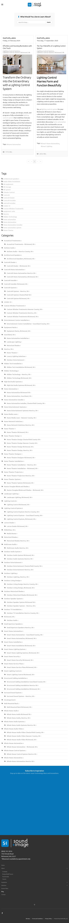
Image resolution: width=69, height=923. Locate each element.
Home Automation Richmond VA (18, 392)
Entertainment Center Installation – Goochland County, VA (28, 324)
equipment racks (9, 211)
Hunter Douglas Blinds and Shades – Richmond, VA (25, 490)
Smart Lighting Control (12, 671)
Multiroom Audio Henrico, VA (17, 548)
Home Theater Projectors (13, 472)
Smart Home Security (12, 656)
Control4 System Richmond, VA (18, 298)
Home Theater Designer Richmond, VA (20, 458)
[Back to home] (34, 4)
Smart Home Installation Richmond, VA (21, 646)
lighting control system (49, 109)
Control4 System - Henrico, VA (18, 291)
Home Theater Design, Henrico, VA (19, 450)
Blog (2, 891)
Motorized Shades (13, 345)
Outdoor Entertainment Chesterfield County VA (24, 566)
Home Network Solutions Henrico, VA (20, 425)
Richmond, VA (9, 617)
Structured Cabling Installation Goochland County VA (26, 682)
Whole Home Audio (11, 711)
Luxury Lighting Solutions (16, 356)
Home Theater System (12, 479)
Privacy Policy (48, 918)
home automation (59, 122)
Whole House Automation (13, 743)
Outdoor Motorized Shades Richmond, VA (22, 595)
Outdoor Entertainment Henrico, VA (20, 570)
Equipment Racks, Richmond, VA (18, 331)
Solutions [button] (3, 885)
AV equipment (8, 184)
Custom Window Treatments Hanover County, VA (24, 309)
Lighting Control (10, 501)
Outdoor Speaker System (13, 599)
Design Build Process (7, 874)
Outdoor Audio (12, 620)
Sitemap (28, 918)
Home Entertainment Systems (15, 407)
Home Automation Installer (13, 225)
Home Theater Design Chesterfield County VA (23, 439)
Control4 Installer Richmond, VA (15, 284)
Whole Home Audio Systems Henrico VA (21, 725)
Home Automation (14, 144)
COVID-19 (6, 206)
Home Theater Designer (13, 454)
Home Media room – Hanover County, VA (21, 418)
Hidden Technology (10, 217)
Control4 (6, 195)
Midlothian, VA (9, 530)
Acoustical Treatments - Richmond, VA (20, 244)
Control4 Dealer (9, 198)
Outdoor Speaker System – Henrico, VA (21, 606)
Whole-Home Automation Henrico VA (20, 761)
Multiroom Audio (10, 544)
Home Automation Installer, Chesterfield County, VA (25, 403)
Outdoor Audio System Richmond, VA (20, 555)
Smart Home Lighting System (14, 649)
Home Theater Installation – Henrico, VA (21, 465)
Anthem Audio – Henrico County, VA (20, 251)
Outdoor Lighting (10, 573)
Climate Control (9, 192)
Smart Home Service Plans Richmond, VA (21, 667)
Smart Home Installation (13, 642)
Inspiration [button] (4, 882)
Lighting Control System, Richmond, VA (16, 52)
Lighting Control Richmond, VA (18, 505)
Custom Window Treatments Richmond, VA (22, 316)
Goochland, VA (9, 335)
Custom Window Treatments (13, 208)
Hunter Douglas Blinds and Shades (16, 486)
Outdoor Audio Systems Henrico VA (19, 559)
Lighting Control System (11, 51)
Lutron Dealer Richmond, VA (17, 526)
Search (48, 22)
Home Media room (11, 414)
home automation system (12, 227)
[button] (2, 4)
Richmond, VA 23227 (8, 856)
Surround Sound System (13, 693)
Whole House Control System (14, 750)
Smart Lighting (47, 146)
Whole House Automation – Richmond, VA (22, 747)
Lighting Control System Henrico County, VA (23, 512)
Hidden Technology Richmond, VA (19, 378)
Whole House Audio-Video (13, 729)
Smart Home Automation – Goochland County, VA (25, 635)
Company (4, 871)
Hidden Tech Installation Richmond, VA (21, 367)
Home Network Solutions (13, 421)
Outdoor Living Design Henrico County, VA (22, 584)
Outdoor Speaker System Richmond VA (21, 602)
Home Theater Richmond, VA (17, 432)
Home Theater (12, 353)
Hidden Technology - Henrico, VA (18, 374)
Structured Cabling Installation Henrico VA (22, 685)
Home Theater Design (12, 436)
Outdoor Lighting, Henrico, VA (17, 577)
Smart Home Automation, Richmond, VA (21, 638)
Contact (3, 894)
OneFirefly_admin (9, 38)
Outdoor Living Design (12, 580)
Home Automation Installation (18, 338)
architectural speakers (11, 179)
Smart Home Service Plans (13, 664)
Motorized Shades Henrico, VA (18, 541)
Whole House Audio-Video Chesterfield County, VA (25, 732)
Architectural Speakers (12, 255)
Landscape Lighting (14, 342)
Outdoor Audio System (12, 552)
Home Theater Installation (13, 461)
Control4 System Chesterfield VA (19, 295)
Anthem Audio (9, 248)
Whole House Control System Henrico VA (21, 754)
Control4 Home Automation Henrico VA (21, 273)
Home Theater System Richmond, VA (20, 483)
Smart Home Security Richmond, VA (20, 660)
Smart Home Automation (50, 143)
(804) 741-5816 (6, 851)
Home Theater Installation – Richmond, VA (22, 468)
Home (3, 865)
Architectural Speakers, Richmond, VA (20, 259)
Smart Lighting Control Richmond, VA (20, 674)
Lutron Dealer (9, 523)
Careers (4, 879)
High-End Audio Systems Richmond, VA (21, 385)
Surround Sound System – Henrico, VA (20, 696)
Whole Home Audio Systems (14, 721)
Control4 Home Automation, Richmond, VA (22, 277)
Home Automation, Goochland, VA (19, 396)
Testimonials (5, 876)
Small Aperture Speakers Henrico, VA (20, 627)
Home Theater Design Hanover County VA (22, 443)
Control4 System (10, 288)
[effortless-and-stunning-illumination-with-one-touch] (17, 64)
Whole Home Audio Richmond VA (18, 714)
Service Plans (4, 888)
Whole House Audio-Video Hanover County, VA (23, 736)
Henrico (6, 214)
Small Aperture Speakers (13, 624)
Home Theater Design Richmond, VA (20, 447)
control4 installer (9, 203)
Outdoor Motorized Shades (14, 591)
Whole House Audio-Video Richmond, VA (21, 740)
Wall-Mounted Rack (11, 703)
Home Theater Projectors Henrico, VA (20, 476)
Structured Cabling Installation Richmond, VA (23, 689)
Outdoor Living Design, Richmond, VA (20, 588)
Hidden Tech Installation (13, 363)
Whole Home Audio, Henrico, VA (18, 718)
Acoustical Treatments (12, 241)
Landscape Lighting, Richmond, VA (19, 497)
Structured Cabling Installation (15, 678)
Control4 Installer (9, 200)
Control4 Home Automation (14, 269)
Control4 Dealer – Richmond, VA (18, 266)
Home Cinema (8, 230)
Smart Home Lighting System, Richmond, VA (23, 653)
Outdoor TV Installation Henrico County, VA (23, 613)
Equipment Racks (10, 327)
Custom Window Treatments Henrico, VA (21, 313)
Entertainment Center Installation (16, 320)
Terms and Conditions (37, 918)
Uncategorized (9, 700)
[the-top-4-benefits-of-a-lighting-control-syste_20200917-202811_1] (51, 64)
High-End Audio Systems (13, 382)
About (3, 868)
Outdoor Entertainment (15, 360)
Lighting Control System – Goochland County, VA (24, 515)
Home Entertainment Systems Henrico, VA (22, 411)
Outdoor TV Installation (12, 609)
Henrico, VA (8, 349)
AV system (7, 189)
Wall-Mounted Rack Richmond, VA (19, 707)
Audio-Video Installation (11, 181)
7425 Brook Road (7, 854)
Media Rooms (11, 533)
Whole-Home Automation (13, 758)
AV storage (7, 187)
